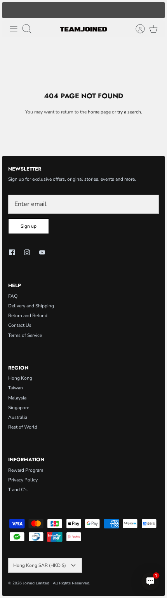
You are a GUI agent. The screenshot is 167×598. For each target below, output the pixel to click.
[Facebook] (11, 252)
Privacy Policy (23, 480)
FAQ (12, 296)
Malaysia (17, 398)
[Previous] (11, 10)
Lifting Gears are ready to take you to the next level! (83, 13)
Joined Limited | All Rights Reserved (56, 583)
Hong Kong (20, 378)
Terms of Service (25, 335)
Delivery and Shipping (31, 306)
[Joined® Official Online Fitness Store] (83, 29)
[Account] (136, 28)
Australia (17, 417)
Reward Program (25, 470)
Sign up (29, 226)
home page (99, 112)
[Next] (155, 10)
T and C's (18, 489)
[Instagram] (27, 252)
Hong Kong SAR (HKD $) (39, 565)
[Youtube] (42, 252)
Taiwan (15, 388)
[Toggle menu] (13, 28)
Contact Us (19, 325)
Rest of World (22, 427)
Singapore (18, 407)
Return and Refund (27, 315)
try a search (129, 112)
